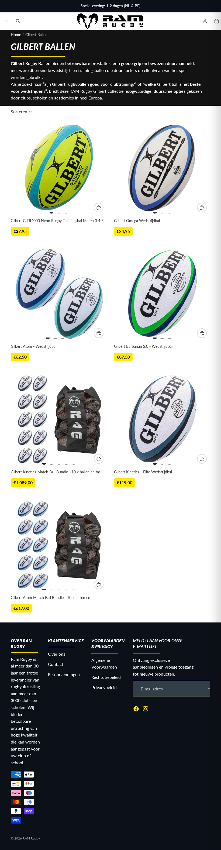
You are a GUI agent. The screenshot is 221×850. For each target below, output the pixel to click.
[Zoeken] (18, 21)
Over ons (56, 653)
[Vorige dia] (20, 168)
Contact (55, 664)
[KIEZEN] (98, 207)
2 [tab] (59, 210)
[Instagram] (145, 708)
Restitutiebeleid (106, 677)
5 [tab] (73, 461)
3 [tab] (66, 210)
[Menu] (6, 21)
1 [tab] (51, 210)
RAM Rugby (31, 838)
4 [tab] (70, 336)
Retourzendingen (64, 674)
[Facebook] (136, 708)
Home (16, 34)
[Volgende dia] (97, 168)
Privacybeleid (104, 687)
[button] (21, 112)
